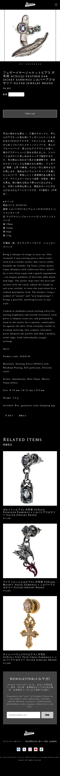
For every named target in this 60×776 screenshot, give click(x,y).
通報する (23, 415)
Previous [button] (4, 35)
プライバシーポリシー (12, 741)
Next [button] (55, 35)
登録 (47, 715)
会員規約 (53, 741)
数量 (5, 94)
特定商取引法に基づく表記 (36, 741)
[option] (32, 35)
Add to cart (30, 113)
